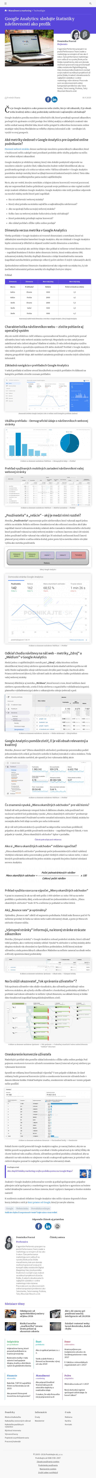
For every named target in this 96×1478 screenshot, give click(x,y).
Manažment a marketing (20, 10)
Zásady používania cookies (48, 1462)
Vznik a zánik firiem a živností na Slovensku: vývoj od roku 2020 (48, 1361)
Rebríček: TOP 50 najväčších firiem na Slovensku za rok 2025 (19, 1386)
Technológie (39, 10)
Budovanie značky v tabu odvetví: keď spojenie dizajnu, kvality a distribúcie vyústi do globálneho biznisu (19, 1362)
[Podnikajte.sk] (48, 3)
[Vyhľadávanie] (90, 3)
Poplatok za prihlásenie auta (17, 1438)
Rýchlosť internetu (13, 1430)
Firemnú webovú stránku (17, 149)
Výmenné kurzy (11, 1434)
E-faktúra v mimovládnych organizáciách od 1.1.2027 (76, 1363)
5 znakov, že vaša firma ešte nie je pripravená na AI (48, 1395)
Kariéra (68, 1421)
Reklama (68, 1417)
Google (9, 1208)
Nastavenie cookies (48, 1469)
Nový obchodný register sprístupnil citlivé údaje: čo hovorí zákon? (75, 1392)
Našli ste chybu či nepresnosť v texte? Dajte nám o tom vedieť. (31, 1212)
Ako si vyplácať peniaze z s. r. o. (48, 1351)
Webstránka (22, 1208)
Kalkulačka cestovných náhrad (18, 1421)
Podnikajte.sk (41, 1458)
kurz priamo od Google (39, 1202)
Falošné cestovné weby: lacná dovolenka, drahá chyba (77, 1326)
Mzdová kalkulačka (13, 1417)
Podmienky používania (48, 1465)
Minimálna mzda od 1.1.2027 (76, 1384)
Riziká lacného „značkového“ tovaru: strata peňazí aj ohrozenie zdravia (31, 1327)
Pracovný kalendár (13, 1441)
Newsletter (39, 1421)
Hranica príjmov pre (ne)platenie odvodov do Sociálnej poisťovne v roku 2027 (75, 1353)
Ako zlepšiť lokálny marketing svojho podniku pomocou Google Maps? (40, 1171)
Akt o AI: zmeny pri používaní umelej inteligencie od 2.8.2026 (77, 1313)
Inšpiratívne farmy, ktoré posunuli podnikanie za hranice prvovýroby (17, 1351)
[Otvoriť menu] (5, 3)
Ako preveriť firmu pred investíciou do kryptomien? (18, 1394)
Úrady (37, 1417)
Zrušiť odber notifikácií (48, 1472)
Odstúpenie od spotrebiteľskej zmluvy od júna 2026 (32, 1313)
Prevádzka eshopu (40, 1208)
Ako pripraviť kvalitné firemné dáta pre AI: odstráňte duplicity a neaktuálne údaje (45, 1386)
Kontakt (68, 1424)
